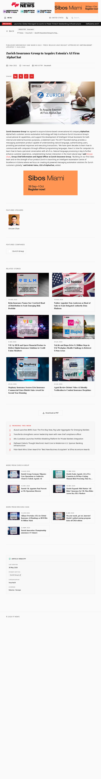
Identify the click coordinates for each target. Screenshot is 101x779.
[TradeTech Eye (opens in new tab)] (44, 11)
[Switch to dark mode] (67, 18)
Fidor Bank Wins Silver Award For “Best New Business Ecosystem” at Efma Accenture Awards (52, 449)
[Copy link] (31, 76)
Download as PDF (52, 413)
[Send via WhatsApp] (26, 76)
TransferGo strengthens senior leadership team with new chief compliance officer (47, 434)
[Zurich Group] (14, 575)
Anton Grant (86, 45)
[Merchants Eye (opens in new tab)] (10, 11)
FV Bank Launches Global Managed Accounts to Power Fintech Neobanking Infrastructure (39, 24)
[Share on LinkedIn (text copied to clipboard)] (15, 76)
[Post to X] (21, 76)
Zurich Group (18, 251)
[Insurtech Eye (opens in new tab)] (27, 11)
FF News (20, 33)
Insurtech (29, 33)
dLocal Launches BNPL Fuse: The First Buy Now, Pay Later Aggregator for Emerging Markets (51, 430)
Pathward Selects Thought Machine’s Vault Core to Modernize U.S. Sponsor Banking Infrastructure (48, 444)
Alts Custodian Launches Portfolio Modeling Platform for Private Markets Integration (48, 439)
